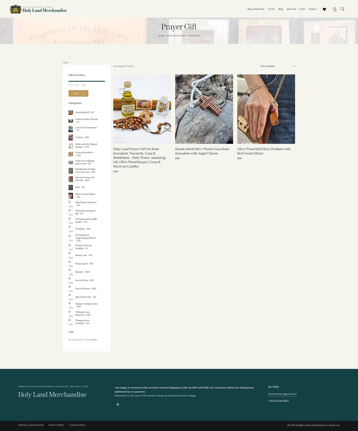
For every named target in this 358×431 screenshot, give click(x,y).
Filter (75, 93)
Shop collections (176, 36)
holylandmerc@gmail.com (282, 393)
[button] (165, 81)
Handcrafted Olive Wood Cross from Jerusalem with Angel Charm (202, 151)
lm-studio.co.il (332, 425)
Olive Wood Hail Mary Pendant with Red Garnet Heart (263, 151)
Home (161, 36)
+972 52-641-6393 (278, 400)
